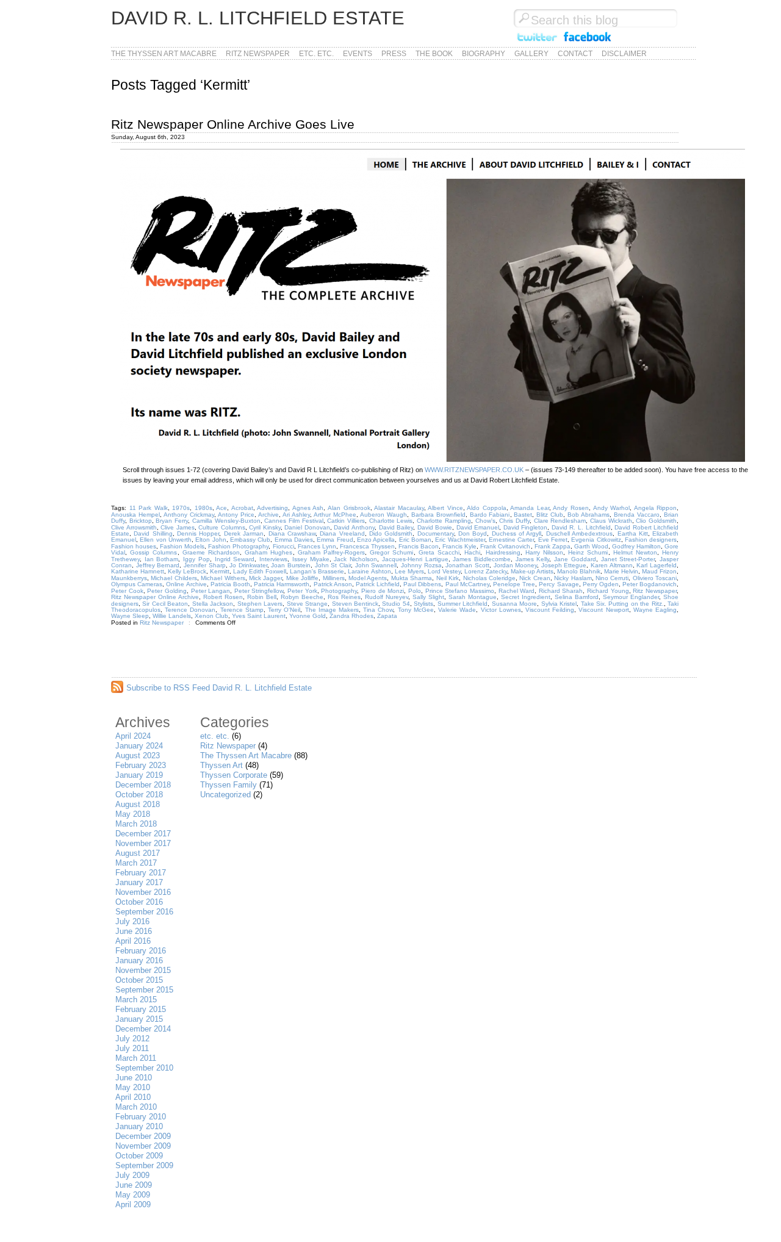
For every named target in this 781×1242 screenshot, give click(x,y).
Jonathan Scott (467, 565)
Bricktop (140, 520)
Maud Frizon (659, 571)
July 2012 (132, 1038)
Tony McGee (416, 609)
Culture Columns (221, 527)
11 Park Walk (148, 507)
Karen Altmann (612, 565)
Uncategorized (225, 794)
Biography (483, 53)
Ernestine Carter (511, 539)
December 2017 (143, 833)
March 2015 (136, 999)
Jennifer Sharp (205, 565)
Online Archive (186, 584)
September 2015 (144, 989)
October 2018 (139, 794)
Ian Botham (162, 559)
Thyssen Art (221, 765)
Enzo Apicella (376, 539)
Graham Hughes (268, 552)
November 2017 (143, 843)
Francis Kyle (459, 546)
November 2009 (143, 1145)
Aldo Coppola (486, 507)
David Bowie (435, 527)
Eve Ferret (552, 539)
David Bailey (396, 527)
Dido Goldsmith (390, 533)
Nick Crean (534, 578)
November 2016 (143, 892)
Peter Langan (211, 590)
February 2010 (140, 1116)
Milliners (334, 578)
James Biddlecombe (482, 559)
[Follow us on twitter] (537, 41)
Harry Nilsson (544, 552)
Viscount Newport (603, 609)
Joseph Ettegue (564, 565)
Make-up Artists (532, 571)
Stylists (423, 603)
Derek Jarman (244, 533)
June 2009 (133, 1185)
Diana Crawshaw (291, 533)
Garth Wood (591, 546)
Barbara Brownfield (438, 514)
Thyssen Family (228, 784)
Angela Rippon (655, 507)
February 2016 (140, 950)
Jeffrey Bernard (158, 565)
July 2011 (132, 1048)
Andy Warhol (611, 507)
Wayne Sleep (130, 615)
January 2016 (139, 960)
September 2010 (144, 1067)
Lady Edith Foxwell (259, 571)
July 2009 (132, 1175)
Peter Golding (167, 590)
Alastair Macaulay (399, 507)
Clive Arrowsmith (134, 527)
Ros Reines (344, 597)
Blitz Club (549, 514)
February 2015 (140, 1009)
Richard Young (608, 590)
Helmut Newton (635, 552)
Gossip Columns (153, 552)
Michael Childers (173, 578)
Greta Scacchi (439, 552)
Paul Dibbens (422, 584)
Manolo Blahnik (578, 571)
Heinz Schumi (588, 552)
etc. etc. (316, 53)
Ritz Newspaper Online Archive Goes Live (233, 124)
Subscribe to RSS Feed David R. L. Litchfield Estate (219, 687)
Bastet (523, 514)
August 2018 (137, 804)
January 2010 (139, 1126)
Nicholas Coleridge (489, 578)
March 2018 (136, 823)
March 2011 (135, 1058)
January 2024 (139, 745)
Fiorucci (283, 546)
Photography (339, 590)
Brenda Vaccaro (637, 514)
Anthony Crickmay (189, 514)
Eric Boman (415, 539)
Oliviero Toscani (655, 578)
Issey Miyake (310, 559)
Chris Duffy (514, 520)
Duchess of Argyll (517, 533)
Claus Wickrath (611, 520)
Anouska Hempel (135, 514)
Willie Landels (172, 615)
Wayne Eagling (655, 609)
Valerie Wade (457, 609)
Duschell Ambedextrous (579, 533)
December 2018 (143, 784)
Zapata (387, 615)
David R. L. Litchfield (581, 527)
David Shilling (153, 533)
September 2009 (144, 1165)
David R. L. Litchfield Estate (258, 18)
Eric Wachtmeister (459, 539)
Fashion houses (133, 546)
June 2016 (133, 931)
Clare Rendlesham (560, 520)
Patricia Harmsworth (281, 584)
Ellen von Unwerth (166, 539)
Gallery (531, 53)
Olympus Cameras (136, 584)
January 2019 (139, 775)
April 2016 (133, 941)
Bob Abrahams (588, 514)
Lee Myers (409, 571)
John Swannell (376, 565)
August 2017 (137, 853)
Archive (268, 514)
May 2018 (132, 814)
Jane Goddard (575, 559)
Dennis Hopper (198, 533)
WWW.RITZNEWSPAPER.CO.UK (474, 469)
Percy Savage (558, 584)
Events (357, 53)
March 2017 (136, 862)
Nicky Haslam (572, 578)
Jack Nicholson (355, 559)
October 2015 (139, 980)
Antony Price (236, 514)
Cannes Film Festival (293, 520)
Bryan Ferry (172, 520)
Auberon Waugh (383, 514)
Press (393, 53)
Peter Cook (127, 590)
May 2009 (132, 1194)
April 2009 (133, 1204)
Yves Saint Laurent (259, 615)
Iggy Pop (196, 559)
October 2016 (139, 901)
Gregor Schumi (391, 552)
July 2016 (132, 921)
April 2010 (133, 1097)
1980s (203, 507)
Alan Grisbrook (349, 507)
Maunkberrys (129, 578)
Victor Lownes (501, 609)
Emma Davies (294, 539)
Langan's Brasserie (317, 571)
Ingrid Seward (235, 559)
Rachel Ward (516, 590)
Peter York (302, 590)
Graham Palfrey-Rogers (331, 552)
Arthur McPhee (335, 514)
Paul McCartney (467, 584)
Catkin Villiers (346, 520)
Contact (575, 53)
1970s (181, 507)
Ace (221, 507)
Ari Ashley (296, 514)
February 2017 (140, 872)
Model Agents (367, 578)
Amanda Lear (529, 507)
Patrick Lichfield (378, 584)
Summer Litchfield (462, 603)
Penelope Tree (514, 584)
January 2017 (139, 882)
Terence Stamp (242, 609)
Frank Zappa (552, 546)
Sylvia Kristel (559, 603)
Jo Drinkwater (248, 565)
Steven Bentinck (355, 603)
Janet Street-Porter (628, 559)
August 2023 (137, 755)
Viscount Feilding (549, 609)
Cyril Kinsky (265, 527)
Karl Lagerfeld (656, 565)
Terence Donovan (190, 609)
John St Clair (333, 565)
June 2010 (133, 1077)
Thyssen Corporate (233, 775)
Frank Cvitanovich (505, 546)
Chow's (485, 520)
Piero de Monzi (382, 590)
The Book (434, 53)
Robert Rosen (223, 597)
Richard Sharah (561, 590)
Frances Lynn (317, 546)
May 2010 (132, 1087)
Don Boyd (472, 533)
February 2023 (140, 765)
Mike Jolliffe (302, 578)
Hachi (472, 552)
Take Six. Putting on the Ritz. (622, 603)
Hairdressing (503, 552)
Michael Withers (223, 578)
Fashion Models (182, 546)
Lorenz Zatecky (485, 571)
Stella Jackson (212, 603)
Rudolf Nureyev (386, 597)
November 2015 (143, 970)
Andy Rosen (571, 507)
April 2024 (133, 736)
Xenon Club (211, 615)
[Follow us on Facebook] (587, 41)
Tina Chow (378, 609)
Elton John (210, 539)
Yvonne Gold (307, 615)
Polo (414, 590)
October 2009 (139, 1155)
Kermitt (219, 571)
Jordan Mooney (516, 565)
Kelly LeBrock (187, 571)
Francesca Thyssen (367, 546)
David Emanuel (478, 527)
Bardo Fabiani (490, 514)
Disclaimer (624, 53)
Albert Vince (445, 507)
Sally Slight (428, 597)
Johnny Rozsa (421, 565)
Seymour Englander (631, 597)
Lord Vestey (444, 571)
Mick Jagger (265, 578)
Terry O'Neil (284, 609)
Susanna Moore (514, 603)
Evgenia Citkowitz (596, 539)
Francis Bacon (418, 546)
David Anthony (354, 527)
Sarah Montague (472, 597)
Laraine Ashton (369, 571)
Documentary (435, 533)
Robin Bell (261, 597)
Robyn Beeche (302, 597)
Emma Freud (335, 539)
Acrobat (242, 507)
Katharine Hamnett (137, 571)
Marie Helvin (621, 571)
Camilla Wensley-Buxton (226, 520)
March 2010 (136, 1106)
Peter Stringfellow (259, 590)
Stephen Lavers (260, 603)
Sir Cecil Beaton (165, 603)
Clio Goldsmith (656, 520)
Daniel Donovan (307, 527)
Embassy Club (250, 539)
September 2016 (144, 911)
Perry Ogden (601, 584)
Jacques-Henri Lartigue (415, 559)
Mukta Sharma (411, 578)
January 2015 (139, 1019)
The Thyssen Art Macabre (164, 53)
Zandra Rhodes (351, 615)
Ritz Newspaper (258, 53)
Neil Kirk (447, 578)
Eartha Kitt (632, 533)
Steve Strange (307, 603)
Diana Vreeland (342, 533)
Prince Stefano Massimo (459, 590)
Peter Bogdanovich (649, 584)
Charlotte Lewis (391, 520)
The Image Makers (332, 609)
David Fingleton (525, 527)
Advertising (272, 507)
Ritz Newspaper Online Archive (155, 597)
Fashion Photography (238, 546)
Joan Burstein (291, 565)
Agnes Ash (308, 507)
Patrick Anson (333, 584)
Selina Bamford (577, 597)
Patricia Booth (230, 584)
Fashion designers (651, 539)
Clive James (177, 527)
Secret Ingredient (525, 597)
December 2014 (143, 1028)
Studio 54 (395, 603)
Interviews (273, 559)
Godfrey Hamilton (636, 546)
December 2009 (143, 1136)
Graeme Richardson (211, 552)
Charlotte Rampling (444, 520)
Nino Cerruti (612, 578)
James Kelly (533, 559)
